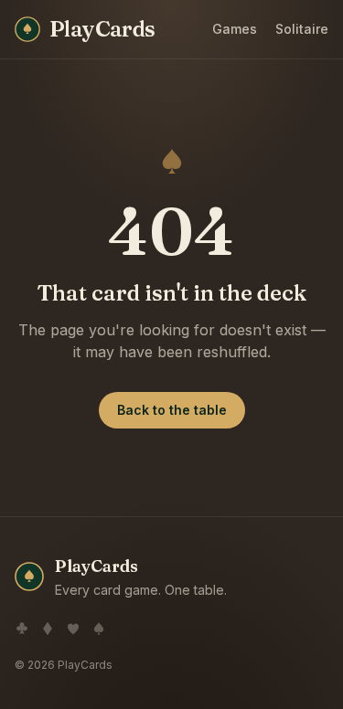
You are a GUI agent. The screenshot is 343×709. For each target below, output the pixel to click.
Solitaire (301, 29)
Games (234, 29)
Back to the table (172, 410)
